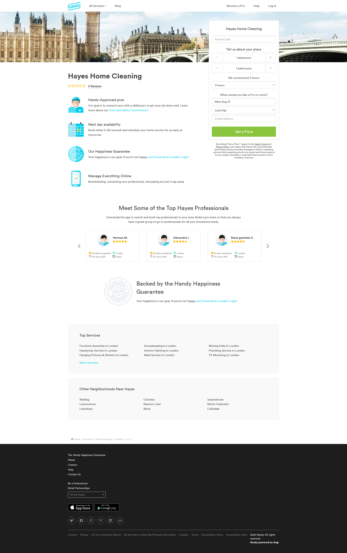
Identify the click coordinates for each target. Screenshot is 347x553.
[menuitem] (97, 6)
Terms (194, 534)
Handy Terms (260, 144)
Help (256, 6)
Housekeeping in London (160, 346)
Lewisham (86, 409)
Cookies (184, 534)
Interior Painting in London (161, 350)
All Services (97, 6)
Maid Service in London (159, 355)
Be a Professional (77, 483)
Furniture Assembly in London (99, 346)
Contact (72, 534)
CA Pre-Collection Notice (106, 534)
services (88, 439)
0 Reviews (95, 86)
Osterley (149, 399)
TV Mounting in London (224, 355)
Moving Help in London (224, 346)
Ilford (146, 409)
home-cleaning (103, 439)
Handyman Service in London (98, 350)
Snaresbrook (215, 399)
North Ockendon (218, 404)
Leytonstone (88, 404)
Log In (272, 6)
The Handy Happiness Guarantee (87, 455)
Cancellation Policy (212, 534)
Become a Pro (236, 6)
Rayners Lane (152, 404)
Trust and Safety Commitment (128, 110)
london (119, 439)
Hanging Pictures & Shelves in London (104, 355)
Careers (72, 464)
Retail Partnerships (78, 488)
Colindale (213, 409)
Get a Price (244, 131)
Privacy (84, 534)
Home (77, 439)
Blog (118, 6)
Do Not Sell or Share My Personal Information (150, 534)
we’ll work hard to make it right (168, 157)
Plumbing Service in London (227, 350)
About (71, 459)
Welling (84, 399)
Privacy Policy (222, 146)
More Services (89, 362)
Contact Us (74, 474)
